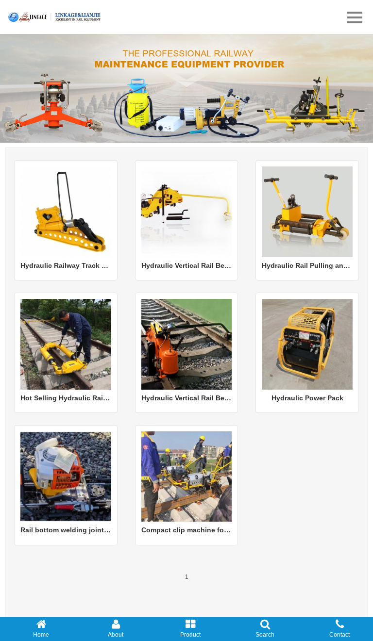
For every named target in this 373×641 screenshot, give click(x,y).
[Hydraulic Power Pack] (307, 343)
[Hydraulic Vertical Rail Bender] (186, 211)
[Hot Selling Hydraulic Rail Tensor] (65, 343)
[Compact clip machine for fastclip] (186, 476)
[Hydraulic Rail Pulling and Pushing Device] (307, 211)
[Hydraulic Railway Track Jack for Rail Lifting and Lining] (65, 211)
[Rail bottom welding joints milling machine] (65, 476)
